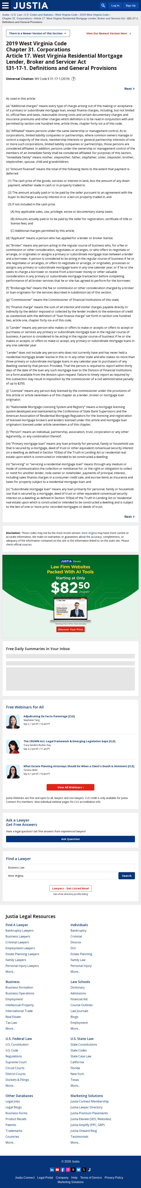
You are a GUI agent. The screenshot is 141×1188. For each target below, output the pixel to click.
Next (128, 89)
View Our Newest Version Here (107, 33)
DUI (73, 948)
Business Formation (19, 987)
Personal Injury (81, 966)
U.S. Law (16, 14)
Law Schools (80, 982)
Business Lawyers (18, 936)
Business (13, 982)
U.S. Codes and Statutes (38, 14)
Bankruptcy (78, 930)
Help (74, 1177)
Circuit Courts (15, 1068)
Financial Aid (78, 999)
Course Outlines (81, 1005)
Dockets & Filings (17, 1080)
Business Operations (20, 993)
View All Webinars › (70, 787)
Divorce (75, 942)
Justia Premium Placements (89, 1113)
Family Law (77, 960)
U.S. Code (12, 1050)
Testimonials (79, 1137)
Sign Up (131, 5)
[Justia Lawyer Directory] (89, 1169)
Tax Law (11, 1023)
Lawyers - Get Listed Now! (70, 888)
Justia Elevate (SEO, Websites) (90, 1119)
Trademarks (14, 1131)
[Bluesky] (78, 1169)
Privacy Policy (114, 1177)
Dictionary (77, 987)
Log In (115, 5)
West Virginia (89, 533)
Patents (11, 1125)
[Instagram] (68, 1169)
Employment (14, 999)
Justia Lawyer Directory (86, 1107)
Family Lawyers (16, 960)
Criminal (76, 936)
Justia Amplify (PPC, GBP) (87, 1125)
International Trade (19, 1011)
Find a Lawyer (18, 858)
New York (77, 1074)
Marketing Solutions (86, 1095)
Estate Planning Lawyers (22, 954)
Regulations (14, 1056)
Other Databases (19, 1095)
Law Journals (79, 1011)
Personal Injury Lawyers (22, 966)
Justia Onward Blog (83, 1131)
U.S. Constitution (17, 1044)
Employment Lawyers (20, 948)
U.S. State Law (82, 1038)
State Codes (78, 1050)
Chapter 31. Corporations (17, 18)
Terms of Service (91, 1177)
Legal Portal (45, 1177)
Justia (5, 14)
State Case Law (80, 1056)
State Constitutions (83, 1044)
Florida (75, 1068)
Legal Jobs (13, 1101)
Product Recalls (16, 1119)
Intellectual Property (20, 1005)
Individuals (79, 925)
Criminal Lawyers (17, 942)
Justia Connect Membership (89, 1101)
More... (10, 972)
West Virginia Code (66, 14)
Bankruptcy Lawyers (20, 930)
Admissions (78, 993)
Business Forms (16, 1113)
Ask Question (70, 839)
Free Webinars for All (25, 707)
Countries (12, 1137)
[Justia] (30, 5)
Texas (74, 1080)
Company (62, 1177)
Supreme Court (16, 1062)
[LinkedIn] (52, 1169)
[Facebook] (62, 1169)
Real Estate (13, 1017)
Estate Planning (81, 954)
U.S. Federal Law (19, 1038)
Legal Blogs (14, 1107)
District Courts (16, 1074)
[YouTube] (57, 1169)
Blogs (74, 1017)
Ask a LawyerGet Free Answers (21, 822)
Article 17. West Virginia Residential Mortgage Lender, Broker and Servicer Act (79, 18)
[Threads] (73, 1169)
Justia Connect (25, 1177)
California (77, 1062)
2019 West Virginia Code (94, 14)
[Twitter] (84, 1169)
